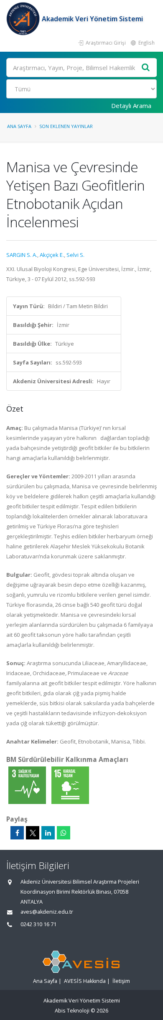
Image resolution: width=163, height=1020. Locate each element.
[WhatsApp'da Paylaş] (63, 832)
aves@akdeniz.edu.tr (46, 911)
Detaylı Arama (131, 105)
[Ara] (146, 67)
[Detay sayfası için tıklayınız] (27, 785)
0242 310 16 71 (38, 924)
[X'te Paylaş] (32, 832)
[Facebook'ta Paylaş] (17, 832)
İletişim (121, 981)
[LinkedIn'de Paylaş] (48, 832)
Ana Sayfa (19, 126)
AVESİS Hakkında (85, 981)
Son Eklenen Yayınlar (66, 126)
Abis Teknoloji (72, 1010)
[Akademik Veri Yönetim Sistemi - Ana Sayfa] (24, 19)
